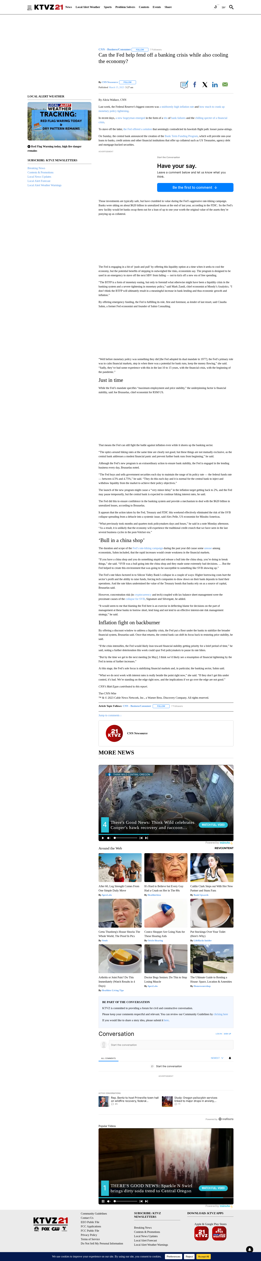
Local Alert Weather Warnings (44, 185)
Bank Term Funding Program (181, 136)
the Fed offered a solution (137, 129)
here (166, 1020)
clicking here (221, 1014)
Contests (144, 7)
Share (168, 7)
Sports (108, 7)
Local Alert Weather (88, 7)
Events (157, 7)
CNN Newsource (110, 82)
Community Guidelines (94, 1213)
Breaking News (36, 168)
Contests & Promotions (40, 172)
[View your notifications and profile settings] (229, 1058)
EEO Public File (90, 1222)
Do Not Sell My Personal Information (102, 1243)
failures (181, 117)
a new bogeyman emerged (130, 117)
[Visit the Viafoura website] (225, 1119)
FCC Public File (90, 1230)
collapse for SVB (135, 598)
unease (208, 548)
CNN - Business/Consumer (137, 706)
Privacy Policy (89, 1234)
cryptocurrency (143, 594)
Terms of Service (90, 1239)
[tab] (108, 1058)
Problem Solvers (125, 7)
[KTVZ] (48, 7)
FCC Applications (91, 1226)
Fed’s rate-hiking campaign (148, 548)
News (68, 7)
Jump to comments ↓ (110, 715)
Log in (219, 1034)
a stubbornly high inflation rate (176, 106)
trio (165, 117)
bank (174, 117)
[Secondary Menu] (32, 7)
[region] (166, 1076)
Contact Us (87, 1217)
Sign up (227, 1034)
